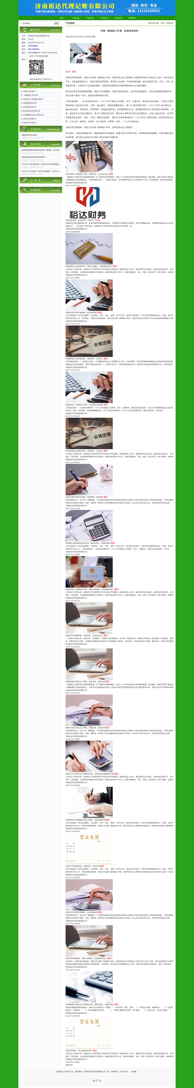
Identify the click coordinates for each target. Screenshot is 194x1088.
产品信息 (76, 18)
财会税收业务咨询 (30, 111)
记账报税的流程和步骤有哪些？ (33, 157)
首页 (62, 18)
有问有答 (118, 18)
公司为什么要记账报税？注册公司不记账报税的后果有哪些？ (41, 164)
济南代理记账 (28, 118)
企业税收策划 (28, 107)
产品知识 (104, 18)
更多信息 (69, 1065)
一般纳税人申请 (29, 95)
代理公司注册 (28, 122)
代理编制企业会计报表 (32, 115)
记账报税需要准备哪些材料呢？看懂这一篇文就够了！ (41, 150)
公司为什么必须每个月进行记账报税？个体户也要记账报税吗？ (41, 171)
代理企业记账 (28, 91)
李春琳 (134, 1071)
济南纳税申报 (28, 103)
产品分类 (90, 18)
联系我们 (132, 18)
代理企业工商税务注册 (32, 99)
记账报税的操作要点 (29, 135)
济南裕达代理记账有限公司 (76, 182)
